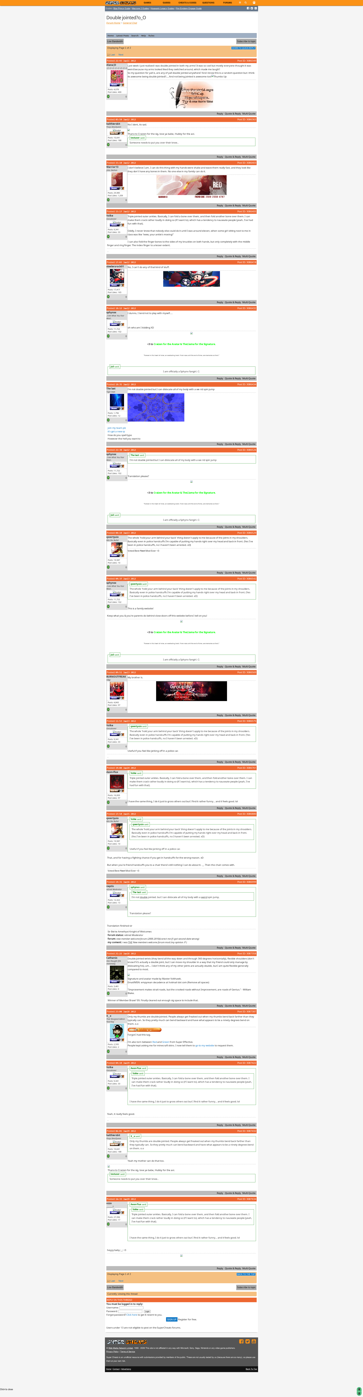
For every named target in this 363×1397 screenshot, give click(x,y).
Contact (116, 1369)
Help (143, 35)
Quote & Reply (233, 113)
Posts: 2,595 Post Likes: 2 (113, 1045)
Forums (227, 3)
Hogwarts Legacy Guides (162, 8)
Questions (208, 3)
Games (147, 3)
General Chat (130, 22)
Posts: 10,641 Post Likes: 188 (114, 139)
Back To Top (251, 1369)
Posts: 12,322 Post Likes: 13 (114, 901)
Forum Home (113, 22)
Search (134, 35)
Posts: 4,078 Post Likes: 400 (114, 90)
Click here (131, 1314)
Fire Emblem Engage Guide (189, 8)
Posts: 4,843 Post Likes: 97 (114, 703)
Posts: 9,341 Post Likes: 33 (114, 230)
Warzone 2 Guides (140, 8)
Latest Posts (122, 35)
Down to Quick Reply (243, 48)
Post (359, 1393)
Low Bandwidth (115, 41)
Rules (151, 35)
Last (113, 54)
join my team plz (117, 427)
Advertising (126, 1369)
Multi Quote (249, 113)
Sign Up (171, 1319)
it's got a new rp (116, 431)
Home (110, 35)
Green (165, 1042)
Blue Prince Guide (121, 8)
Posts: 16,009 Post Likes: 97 (114, 796)
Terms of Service (127, 1352)
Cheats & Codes (187, 3)
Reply (220, 113)
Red (154, 1042)
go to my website (204, 1045)
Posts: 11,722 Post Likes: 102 (114, 330)
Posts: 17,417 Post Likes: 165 (114, 291)
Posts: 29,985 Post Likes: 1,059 (115, 194)
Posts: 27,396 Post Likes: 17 (114, 1218)
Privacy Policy (112, 1352)
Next (121, 54)
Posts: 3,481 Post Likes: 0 (113, 987)
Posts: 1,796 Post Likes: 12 (114, 414)
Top (359, 1389)
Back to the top (246, 1274)
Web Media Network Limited (120, 1348)
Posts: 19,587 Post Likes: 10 (114, 561)
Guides (166, 3)
